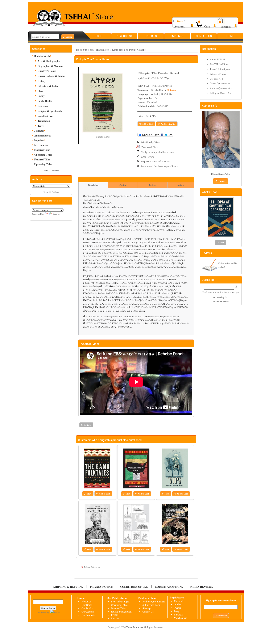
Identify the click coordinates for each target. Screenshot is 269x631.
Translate (57, 214)
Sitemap (146, 608)
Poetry (41, 96)
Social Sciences (45, 116)
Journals (39, 130)
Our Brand (87, 604)
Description (93, 185)
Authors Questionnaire (221, 88)
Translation (102, 49)
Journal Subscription (220, 69)
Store (98, 36)
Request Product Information (155, 161)
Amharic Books (42, 135)
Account (179, 26)
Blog (176, 611)
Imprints (177, 36)
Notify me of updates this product (157, 151)
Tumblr (177, 604)
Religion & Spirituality (50, 111)
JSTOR (115, 615)
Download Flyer (149, 147)
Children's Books (47, 71)
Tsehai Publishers (134, 627)
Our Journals (88, 615)
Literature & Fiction (48, 86)
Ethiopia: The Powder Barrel (129, 49)
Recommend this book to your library (159, 166)
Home (230, 36)
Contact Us (204, 36)
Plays (40, 91)
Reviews (152, 185)
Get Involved (216, 78)
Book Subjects (84, 49)
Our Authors (88, 611)
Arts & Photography (49, 61)
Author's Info (209, 105)
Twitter (177, 607)
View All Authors (51, 191)
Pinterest (178, 614)
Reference (43, 106)
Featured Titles (42, 150)
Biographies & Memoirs (50, 66)
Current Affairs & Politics (51, 76)
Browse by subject (120, 601)
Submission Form (151, 604)
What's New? (210, 192)
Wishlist (225, 26)
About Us (86, 601)
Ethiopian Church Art (220, 92)
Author (180, 185)
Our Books (87, 608)
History (42, 81)
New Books (124, 36)
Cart (207, 26)
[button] (67, 36)
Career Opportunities (220, 83)
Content (123, 185)
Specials (151, 36)
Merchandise (41, 145)
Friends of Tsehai (218, 73)
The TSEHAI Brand (219, 64)
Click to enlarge (102, 136)
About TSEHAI (217, 59)
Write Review (147, 156)
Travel (41, 126)
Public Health (45, 101)
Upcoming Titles (43, 154)
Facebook (179, 601)
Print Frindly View (150, 142)
